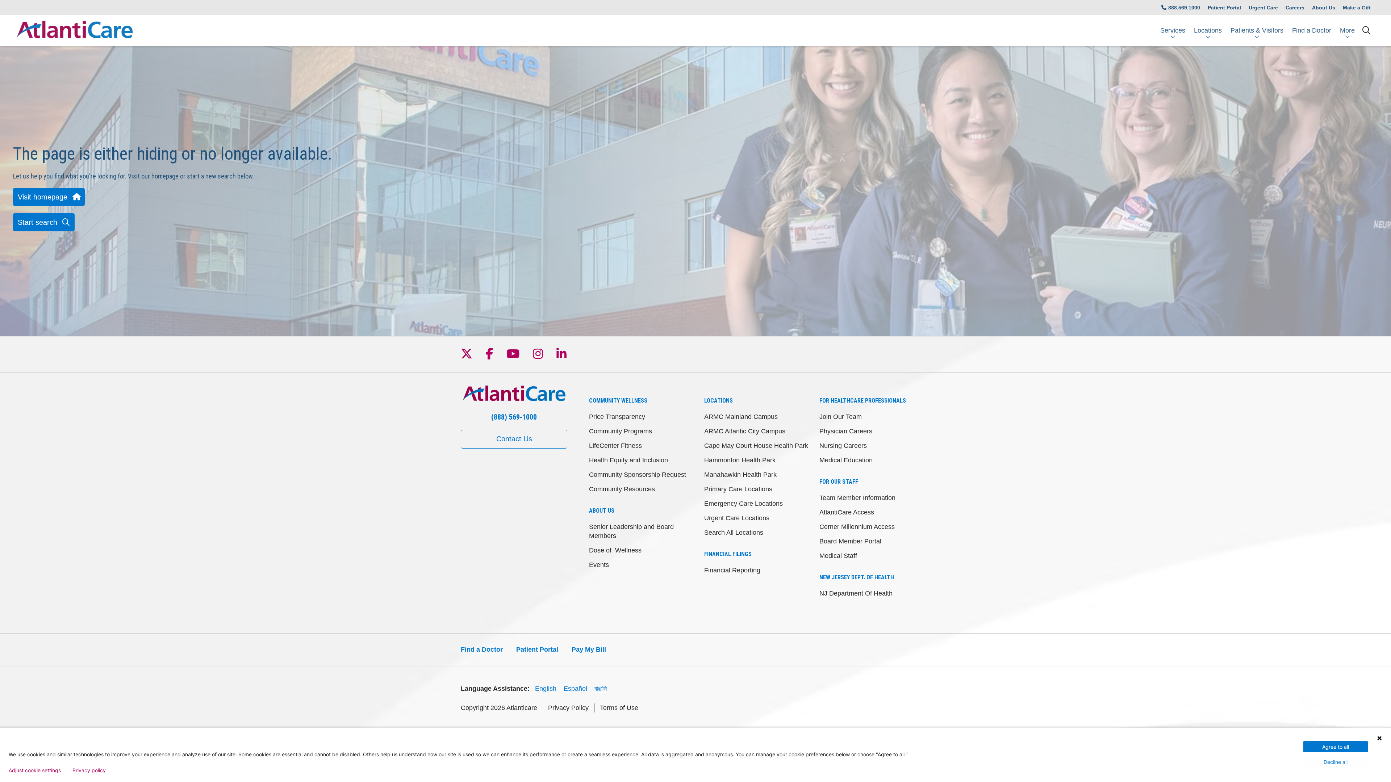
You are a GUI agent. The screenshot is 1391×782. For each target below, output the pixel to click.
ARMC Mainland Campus (741, 416)
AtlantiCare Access (846, 512)
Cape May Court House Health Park (756, 445)
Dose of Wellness (615, 550)
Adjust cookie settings (35, 770)
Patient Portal (1224, 7)
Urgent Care (1263, 7)
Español (575, 688)
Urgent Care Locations (736, 518)
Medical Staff (838, 555)
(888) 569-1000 (514, 417)
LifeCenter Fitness (615, 445)
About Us (1323, 7)
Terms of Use (619, 707)
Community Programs (620, 431)
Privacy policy (89, 770)
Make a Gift (1357, 7)
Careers (1295, 7)
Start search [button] (37, 222)
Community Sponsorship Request (637, 474)
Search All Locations (733, 532)
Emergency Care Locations (743, 503)
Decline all (1336, 762)
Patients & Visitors (1257, 30)
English (545, 688)
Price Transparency (617, 416)
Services (1172, 30)
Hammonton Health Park (740, 460)
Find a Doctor (1311, 30)
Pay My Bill (589, 649)
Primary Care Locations (738, 489)
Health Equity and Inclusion (628, 460)
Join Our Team (840, 416)
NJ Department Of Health (856, 593)
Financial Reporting (732, 570)
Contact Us (514, 439)
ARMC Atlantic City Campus (744, 431)
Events (599, 564)
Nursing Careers (843, 445)
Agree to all (1335, 747)
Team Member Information (857, 497)
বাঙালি (600, 688)
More (1347, 30)
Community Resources (622, 489)
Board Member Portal (850, 541)
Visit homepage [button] (42, 197)
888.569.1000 (1184, 7)
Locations (1208, 30)
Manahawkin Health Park (740, 474)
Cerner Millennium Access (857, 526)
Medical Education (846, 460)
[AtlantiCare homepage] (74, 30)
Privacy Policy (568, 707)
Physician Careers (845, 431)
